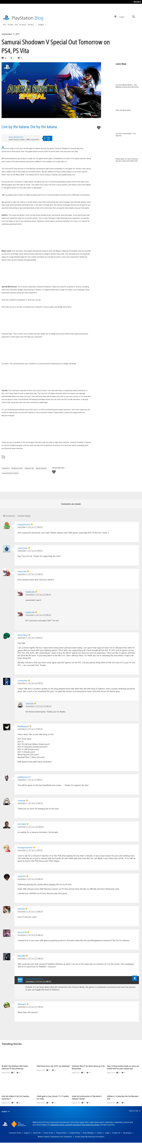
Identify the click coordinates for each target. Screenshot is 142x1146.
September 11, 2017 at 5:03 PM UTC (38, 615)
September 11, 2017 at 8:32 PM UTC (30, 803)
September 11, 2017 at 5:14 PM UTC (30, 637)
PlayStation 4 (6, 468)
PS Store (22, 25)
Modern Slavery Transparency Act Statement (55, 1137)
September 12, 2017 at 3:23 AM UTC (30, 911)
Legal (107, 1133)
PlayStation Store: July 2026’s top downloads (53, 1066)
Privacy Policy (61, 1133)
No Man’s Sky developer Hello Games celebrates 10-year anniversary (15, 1067)
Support (27, 1133)
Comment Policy (15, 1133)
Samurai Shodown (41, 468)
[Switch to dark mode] (115, 16)
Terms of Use (48, 1133)
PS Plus (31, 25)
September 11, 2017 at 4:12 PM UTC (30, 550)
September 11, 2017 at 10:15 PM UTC (38, 706)
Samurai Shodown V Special (10, 473)
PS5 (4, 25)
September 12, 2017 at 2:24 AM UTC (30, 879)
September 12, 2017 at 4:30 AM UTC (30, 935)
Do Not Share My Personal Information (89, 1137)
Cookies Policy (74, 1133)
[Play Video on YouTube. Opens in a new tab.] (95, 115)
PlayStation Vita (29, 468)
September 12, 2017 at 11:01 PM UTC (30, 1006)
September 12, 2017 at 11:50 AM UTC (31, 958)
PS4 (16, 25)
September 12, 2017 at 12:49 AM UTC (31, 826)
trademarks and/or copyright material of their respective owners (75, 1125)
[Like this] (18, 1073)
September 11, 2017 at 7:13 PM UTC (30, 729)
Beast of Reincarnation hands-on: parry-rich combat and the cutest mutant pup (123, 1067)
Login (121, 16)
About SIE (37, 1133)
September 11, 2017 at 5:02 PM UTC (38, 594)
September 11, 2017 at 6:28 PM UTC (30, 683)
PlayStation (27, 18)
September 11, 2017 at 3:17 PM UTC (30, 527)
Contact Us (116, 1133)
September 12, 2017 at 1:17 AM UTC (30, 850)
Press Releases (88, 1133)
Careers (99, 1133)
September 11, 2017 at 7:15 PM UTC (30, 779)
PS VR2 (10, 25)
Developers (127, 1133)
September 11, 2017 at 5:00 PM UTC (30, 574)
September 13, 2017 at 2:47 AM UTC (38, 981)
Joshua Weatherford (16, 137)
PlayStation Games (17, 468)
